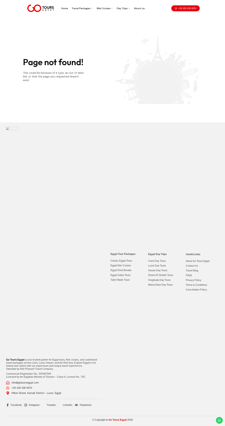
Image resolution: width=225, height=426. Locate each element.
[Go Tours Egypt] (40, 8)
